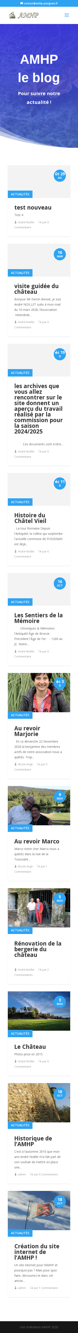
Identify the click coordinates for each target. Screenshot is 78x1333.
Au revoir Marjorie (27, 731)
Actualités (20, 194)
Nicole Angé (25, 764)
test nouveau (33, 207)
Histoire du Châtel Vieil (30, 518)
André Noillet (26, 222)
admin (22, 1174)
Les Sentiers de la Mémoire (38, 618)
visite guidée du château (36, 289)
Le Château (30, 1047)
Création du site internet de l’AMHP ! (36, 1251)
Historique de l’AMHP (33, 1141)
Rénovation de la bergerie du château (38, 949)
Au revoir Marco (36, 841)
